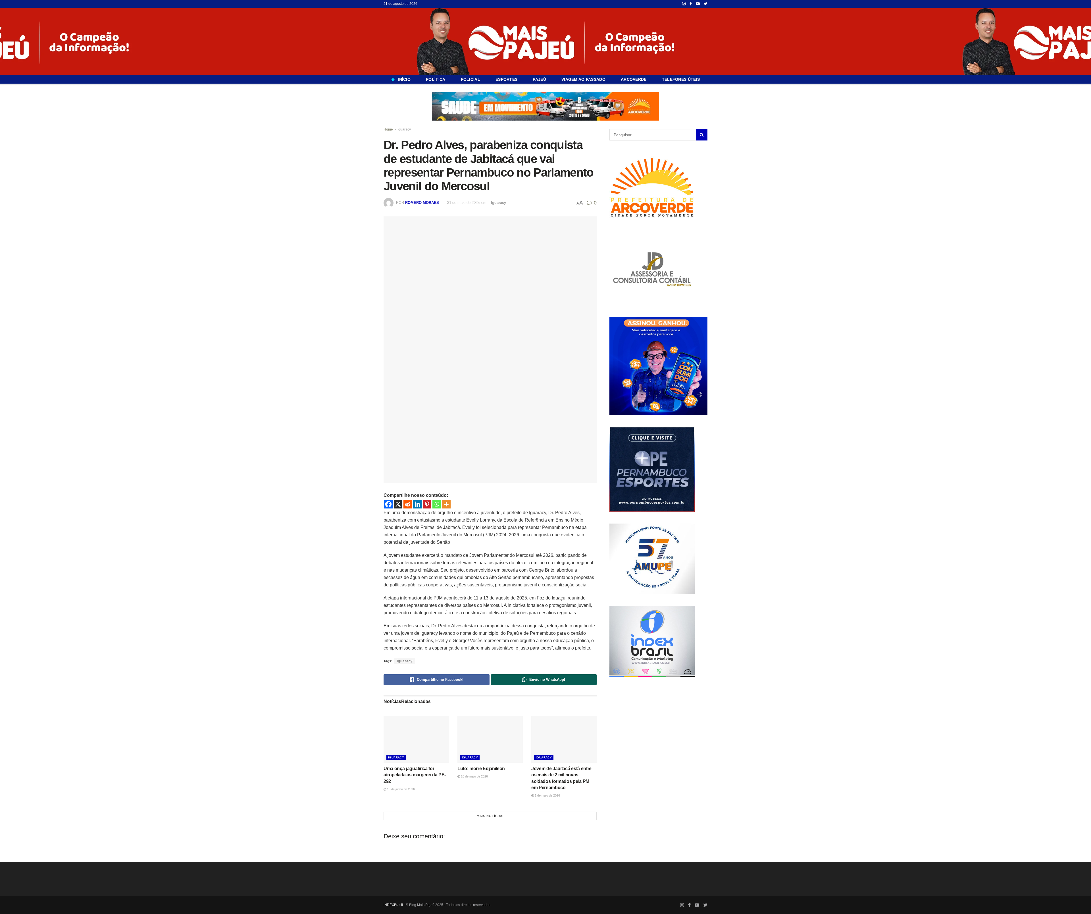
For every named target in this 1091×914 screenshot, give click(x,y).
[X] (398, 504)
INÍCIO (404, 79)
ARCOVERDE (634, 79)
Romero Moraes (422, 202)
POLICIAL (470, 79)
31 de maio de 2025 (463, 202)
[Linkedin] (417, 504)
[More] (446, 504)
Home (388, 129)
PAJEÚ (539, 79)
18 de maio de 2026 (474, 776)
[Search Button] (701, 134)
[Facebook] (388, 504)
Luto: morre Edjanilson (481, 768)
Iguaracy (404, 129)
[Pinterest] (427, 504)
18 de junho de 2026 (400, 789)
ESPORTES (506, 79)
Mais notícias (490, 816)
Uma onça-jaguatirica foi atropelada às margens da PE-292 (415, 775)
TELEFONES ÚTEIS (681, 79)
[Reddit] (407, 504)
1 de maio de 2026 (547, 795)
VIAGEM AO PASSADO (583, 79)
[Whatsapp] (436, 504)
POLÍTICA (435, 79)
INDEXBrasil (393, 905)
